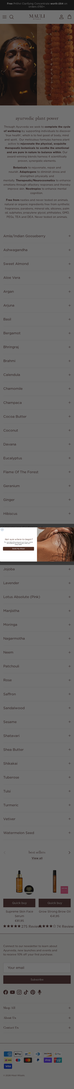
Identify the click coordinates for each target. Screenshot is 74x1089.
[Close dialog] (2, 529)
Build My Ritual (18, 549)
